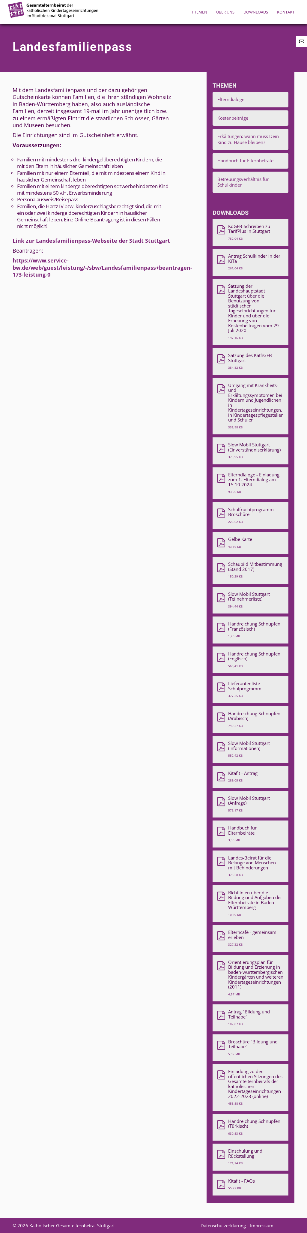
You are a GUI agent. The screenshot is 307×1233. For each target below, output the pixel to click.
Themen (199, 12)
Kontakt (285, 12)
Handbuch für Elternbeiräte (245, 161)
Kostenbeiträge (232, 118)
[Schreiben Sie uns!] (301, 41)
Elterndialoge (230, 99)
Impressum (261, 1225)
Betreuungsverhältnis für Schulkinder (243, 182)
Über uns (225, 12)
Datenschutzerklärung (223, 1225)
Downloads (255, 12)
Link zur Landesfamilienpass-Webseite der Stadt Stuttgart (91, 240)
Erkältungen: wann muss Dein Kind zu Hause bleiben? (248, 139)
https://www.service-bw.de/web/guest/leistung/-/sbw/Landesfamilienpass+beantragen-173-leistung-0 (102, 267)
